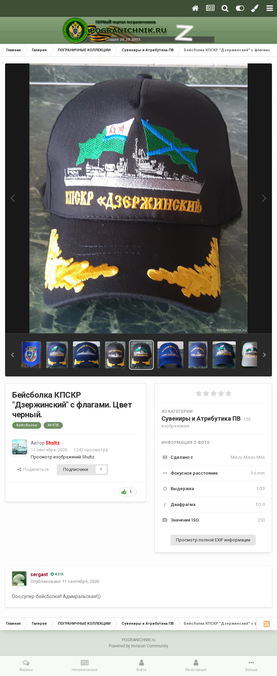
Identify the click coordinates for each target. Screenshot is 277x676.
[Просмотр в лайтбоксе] (138, 198)
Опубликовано (64, 581)
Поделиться (35, 469)
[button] (12, 354)
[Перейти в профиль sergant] (19, 578)
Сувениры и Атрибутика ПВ (201, 418)
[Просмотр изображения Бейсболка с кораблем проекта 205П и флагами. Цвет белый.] (252, 354)
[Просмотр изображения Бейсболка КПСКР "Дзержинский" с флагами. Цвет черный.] (141, 354)
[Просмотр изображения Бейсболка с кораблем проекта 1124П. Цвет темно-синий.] (170, 354)
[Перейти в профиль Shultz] (19, 447)
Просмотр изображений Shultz (62, 456)
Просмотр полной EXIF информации (213, 539)
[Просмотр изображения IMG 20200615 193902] (31, 354)
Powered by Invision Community (138, 646)
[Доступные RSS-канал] (266, 623)
